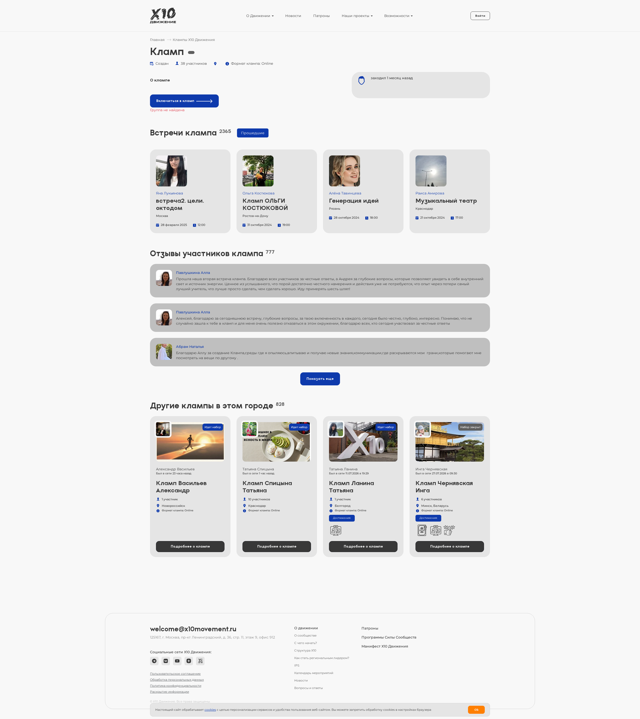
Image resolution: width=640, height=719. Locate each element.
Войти (480, 15)
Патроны (321, 15)
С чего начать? (305, 643)
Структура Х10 (305, 650)
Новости (293, 15)
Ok (476, 710)
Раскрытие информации (169, 692)
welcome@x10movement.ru (193, 629)
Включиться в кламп (175, 101)
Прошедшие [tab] (252, 133)
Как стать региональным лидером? (321, 658)
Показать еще (320, 379)
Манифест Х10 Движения (385, 646)
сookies (210, 710)
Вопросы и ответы (308, 688)
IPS (296, 665)
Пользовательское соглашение (175, 674)
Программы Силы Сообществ (389, 637)
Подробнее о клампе (190, 546)
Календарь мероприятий (313, 673)
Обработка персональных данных (177, 680)
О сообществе (305, 635)
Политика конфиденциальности (175, 686)
